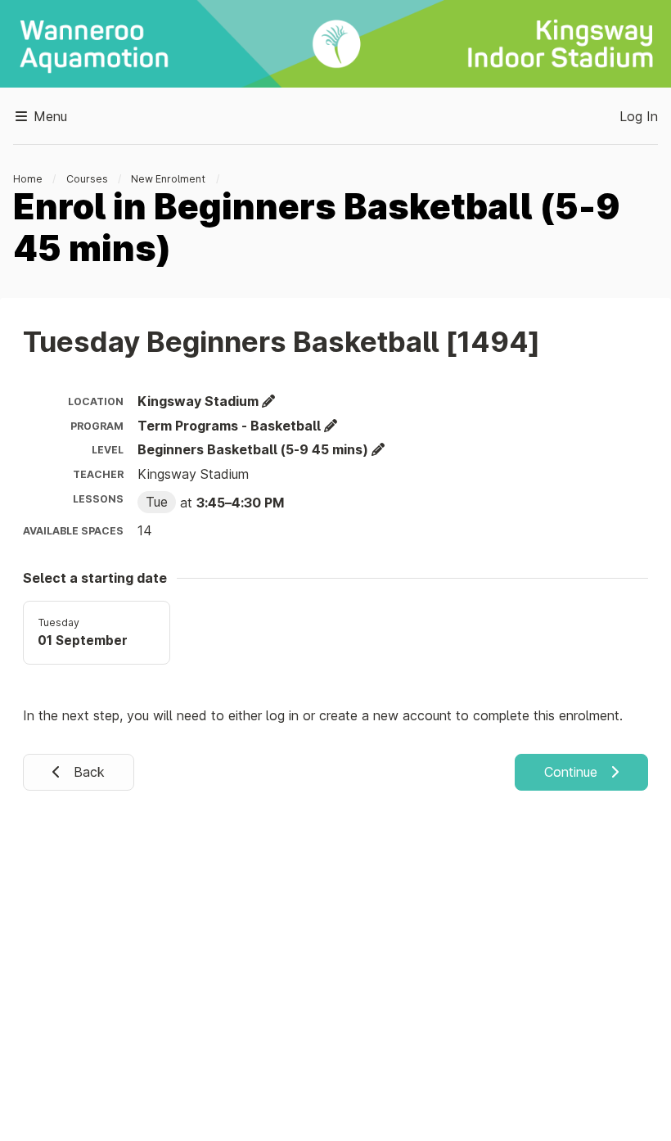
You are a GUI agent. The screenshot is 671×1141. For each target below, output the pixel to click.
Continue (572, 772)
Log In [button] (638, 116)
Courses (87, 179)
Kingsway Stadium (199, 401)
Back (87, 772)
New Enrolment (168, 179)
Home (28, 179)
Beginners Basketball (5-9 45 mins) (254, 449)
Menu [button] (48, 116)
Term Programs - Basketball (230, 425)
